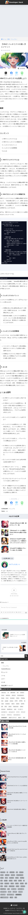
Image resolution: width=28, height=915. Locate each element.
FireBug (23, 698)
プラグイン (9, 714)
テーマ (17, 712)
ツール (3, 675)
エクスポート (4, 712)
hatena (11, 701)
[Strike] (7, 612)
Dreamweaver (20, 695)
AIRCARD (13, 692)
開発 (2, 662)
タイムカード (12, 712)
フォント (3, 714)
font (2, 701)
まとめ (3, 682)
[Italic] (3, 612)
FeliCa (17, 698)
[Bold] (1, 612)
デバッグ (23, 712)
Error (7, 698)
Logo (2, 703)
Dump (2, 698)
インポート (20, 709)
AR (17, 692)
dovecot (13, 695)
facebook (12, 698)
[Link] (16, 612)
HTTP (16, 701)
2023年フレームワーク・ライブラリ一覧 (14, 908)
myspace (8, 703)
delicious (8, 695)
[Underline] (5, 612)
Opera (13, 703)
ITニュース (4, 672)
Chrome (22, 692)
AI (7, 511)
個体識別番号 (4, 717)
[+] (20, 612)
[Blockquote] (13, 612)
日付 (24, 717)
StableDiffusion (5, 669)
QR (2, 706)
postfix (22, 703)
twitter (21, 706)
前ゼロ (19, 717)
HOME (15, 905)
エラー (3, 679)
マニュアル (12, 508)
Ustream (3, 709)
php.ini (17, 703)
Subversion (15, 706)
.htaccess (3, 692)
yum (15, 709)
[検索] (26, 656)
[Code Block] (14, 612)
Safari (10, 706)
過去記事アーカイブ (7, 685)
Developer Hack (16, 2)
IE (24, 701)
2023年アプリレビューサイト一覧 (14, 910)
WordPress (9, 709)
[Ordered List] (9, 612)
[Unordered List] (11, 612)
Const (2, 695)
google (6, 701)
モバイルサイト (17, 714)
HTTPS (20, 701)
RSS (6, 706)
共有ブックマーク (12, 717)
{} (18, 612)
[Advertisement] (14, 20)
